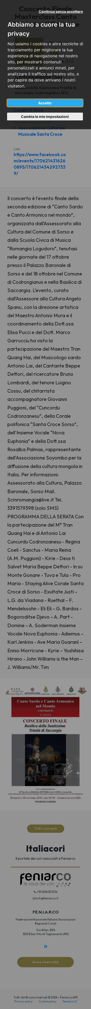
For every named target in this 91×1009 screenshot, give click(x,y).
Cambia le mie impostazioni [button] (45, 116)
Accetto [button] (45, 103)
